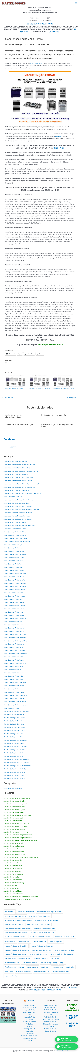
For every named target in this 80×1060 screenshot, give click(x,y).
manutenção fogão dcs (41, 971)
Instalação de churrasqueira (53, 415)
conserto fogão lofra (41, 958)
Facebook (9, 439)
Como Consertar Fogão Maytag (14, 650)
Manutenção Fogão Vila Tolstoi (14, 743)
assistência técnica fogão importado (38, 924)
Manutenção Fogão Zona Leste (39, 388)
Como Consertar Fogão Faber (13, 599)
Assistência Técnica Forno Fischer (15, 522)
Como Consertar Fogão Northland (15, 532)
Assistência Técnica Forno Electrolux (16, 474)
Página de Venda (62, 1051)
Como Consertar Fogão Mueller (14, 685)
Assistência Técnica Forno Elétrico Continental (19, 487)
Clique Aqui (58, 148)
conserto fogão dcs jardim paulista (42, 946)
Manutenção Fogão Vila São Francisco (16, 762)
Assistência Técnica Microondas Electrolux (18, 513)
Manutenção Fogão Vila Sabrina (14, 772)
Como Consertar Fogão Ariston (14, 548)
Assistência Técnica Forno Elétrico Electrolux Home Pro (22, 484)
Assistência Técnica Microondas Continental (18, 500)
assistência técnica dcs (26, 911)
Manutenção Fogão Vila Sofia (13, 756)
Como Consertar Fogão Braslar (14, 628)
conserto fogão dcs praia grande (15, 954)
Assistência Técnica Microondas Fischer (17, 503)
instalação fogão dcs (23, 971)
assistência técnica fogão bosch (15, 916)
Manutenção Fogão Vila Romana (14, 778)
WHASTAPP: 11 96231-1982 (40, 24)
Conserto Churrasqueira (29, 1036)
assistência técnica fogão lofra (44, 928)
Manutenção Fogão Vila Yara (13, 737)
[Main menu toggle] (76, 3)
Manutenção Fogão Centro (14, 388)
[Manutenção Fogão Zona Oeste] (63, 381)
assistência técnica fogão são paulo (42, 932)
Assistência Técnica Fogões (13, 788)
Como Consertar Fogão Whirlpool (15, 682)
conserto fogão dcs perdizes (41, 950)
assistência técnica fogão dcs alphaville (18, 920)
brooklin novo (40, 941)
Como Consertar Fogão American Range (17, 541)
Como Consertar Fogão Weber (14, 570)
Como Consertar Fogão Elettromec (15, 634)
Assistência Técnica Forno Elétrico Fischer (18, 480)
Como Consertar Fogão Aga (13, 545)
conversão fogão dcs (12, 962)
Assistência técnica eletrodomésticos (13, 416)
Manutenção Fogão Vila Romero (14, 775)
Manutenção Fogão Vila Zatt (13, 734)
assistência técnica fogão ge (14, 924)
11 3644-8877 (72, 987)
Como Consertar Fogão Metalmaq (15, 618)
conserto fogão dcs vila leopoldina (62, 954)
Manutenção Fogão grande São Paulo (16, 711)
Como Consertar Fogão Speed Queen (16, 641)
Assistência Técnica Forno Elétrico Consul (17, 519)
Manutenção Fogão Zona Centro (14, 718)
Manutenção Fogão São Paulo (14, 714)
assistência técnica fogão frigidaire (46, 920)
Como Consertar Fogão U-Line (14, 557)
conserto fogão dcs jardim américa (16, 946)
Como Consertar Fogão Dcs (13, 497)
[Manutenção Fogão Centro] (16, 381)
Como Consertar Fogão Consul (14, 692)
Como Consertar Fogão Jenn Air (14, 580)
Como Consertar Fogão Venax (14, 666)
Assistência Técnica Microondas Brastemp (18, 506)
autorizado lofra (24, 941)
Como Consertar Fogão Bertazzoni (15, 654)
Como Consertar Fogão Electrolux (15, 702)
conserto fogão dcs (56, 941)
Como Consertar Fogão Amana (14, 644)
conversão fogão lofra (30, 962)
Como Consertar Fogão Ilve (13, 621)
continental (55, 958)
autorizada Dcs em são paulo (64, 937)
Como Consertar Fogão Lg (12, 669)
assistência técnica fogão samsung (16, 932)
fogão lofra (70, 967)
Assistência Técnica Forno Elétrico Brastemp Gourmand (22, 493)
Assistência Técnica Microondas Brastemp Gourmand (21, 471)
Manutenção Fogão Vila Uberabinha (15, 740)
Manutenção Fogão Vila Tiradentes (15, 746)
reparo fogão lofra (11, 976)
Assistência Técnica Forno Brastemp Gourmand (19, 525)
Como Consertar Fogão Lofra (13, 657)
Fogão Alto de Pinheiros (14, 967)
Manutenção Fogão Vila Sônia (13, 753)
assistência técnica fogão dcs (39, 916)
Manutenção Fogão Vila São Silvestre (16, 759)
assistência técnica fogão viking (40, 937)
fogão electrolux (57, 967)
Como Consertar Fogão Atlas (13, 679)
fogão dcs (45, 967)
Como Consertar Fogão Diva (13, 708)
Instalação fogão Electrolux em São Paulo (29, 1012)
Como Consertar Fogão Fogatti (14, 615)
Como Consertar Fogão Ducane (14, 605)
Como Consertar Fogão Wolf (13, 564)
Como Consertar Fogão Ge (12, 689)
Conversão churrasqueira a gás (19, 424)
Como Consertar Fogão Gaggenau (15, 596)
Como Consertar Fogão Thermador (15, 538)
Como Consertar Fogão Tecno (14, 660)
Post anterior (7, 398)
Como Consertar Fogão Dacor (14, 612)
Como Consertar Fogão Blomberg (15, 535)
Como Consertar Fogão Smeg (13, 567)
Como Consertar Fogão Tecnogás (15, 586)
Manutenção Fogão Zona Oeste (63, 388)
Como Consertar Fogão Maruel (14, 577)
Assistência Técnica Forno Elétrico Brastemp (18, 468)
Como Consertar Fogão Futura (14, 631)
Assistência (9, 912)
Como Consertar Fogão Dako (13, 676)
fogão (62, 962)
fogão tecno (9, 971)
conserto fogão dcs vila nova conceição (18, 958)
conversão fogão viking (49, 962)
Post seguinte (72, 398)
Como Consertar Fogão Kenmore (14, 551)
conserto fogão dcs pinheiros (64, 950)
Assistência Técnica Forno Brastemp (16, 461)
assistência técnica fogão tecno (15, 937)
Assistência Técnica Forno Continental (16, 490)
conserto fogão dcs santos (38, 954)
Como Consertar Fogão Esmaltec (15, 637)
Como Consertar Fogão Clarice (14, 673)
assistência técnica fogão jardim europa (18, 928)
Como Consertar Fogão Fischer (14, 602)
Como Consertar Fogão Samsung (15, 663)
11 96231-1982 (53, 32)
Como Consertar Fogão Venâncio (15, 593)
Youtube (30, 1000)
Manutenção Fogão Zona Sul (13, 721)
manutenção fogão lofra (60, 971)
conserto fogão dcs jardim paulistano (17, 950)
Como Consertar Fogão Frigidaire (15, 554)
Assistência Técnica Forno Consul (15, 529)
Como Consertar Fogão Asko (13, 625)
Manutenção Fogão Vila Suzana (14, 750)
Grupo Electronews (36, 63)
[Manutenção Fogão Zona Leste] (40, 381)
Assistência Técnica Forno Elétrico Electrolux (18, 477)
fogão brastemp (32, 967)
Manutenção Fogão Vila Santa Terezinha (17, 766)
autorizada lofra (10, 941)
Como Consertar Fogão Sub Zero (15, 573)
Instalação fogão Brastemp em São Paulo (57, 425)
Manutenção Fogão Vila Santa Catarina (17, 769)
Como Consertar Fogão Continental (15, 695)
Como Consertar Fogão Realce (14, 609)
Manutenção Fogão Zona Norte (14, 724)
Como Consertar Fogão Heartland (15, 583)
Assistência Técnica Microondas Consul (17, 516)
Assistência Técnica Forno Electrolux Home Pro (19, 464)
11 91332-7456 (38, 990)
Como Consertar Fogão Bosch (14, 698)
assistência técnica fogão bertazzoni (49, 911)
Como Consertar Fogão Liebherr (14, 647)
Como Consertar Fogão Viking (13, 561)
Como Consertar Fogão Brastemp (15, 705)
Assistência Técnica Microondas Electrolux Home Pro (21, 509)
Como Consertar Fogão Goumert (14, 589)
